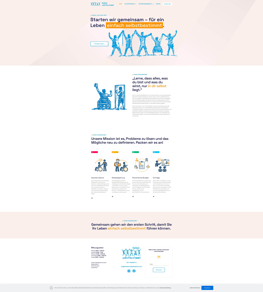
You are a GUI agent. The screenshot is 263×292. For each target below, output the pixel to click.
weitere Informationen (195, 287)
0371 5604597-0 (131, 262)
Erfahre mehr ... (99, 44)
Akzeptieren (207, 288)
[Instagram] (125, 271)
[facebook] (138, 271)
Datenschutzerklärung (165, 287)
